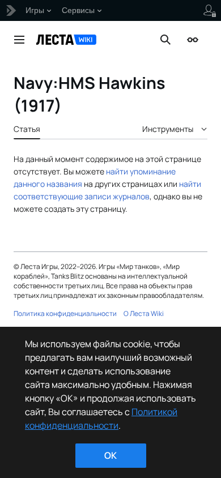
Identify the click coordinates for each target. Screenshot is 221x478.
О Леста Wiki (144, 313)
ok (110, 455)
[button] (19, 39)
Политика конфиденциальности (65, 313)
